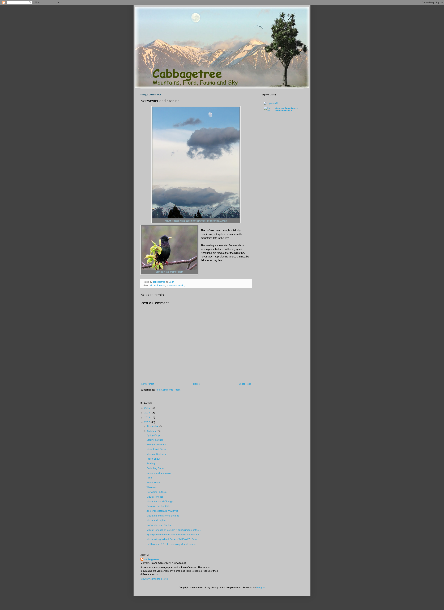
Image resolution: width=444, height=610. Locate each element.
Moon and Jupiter (156, 520)
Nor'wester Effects (156, 491)
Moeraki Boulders (156, 454)
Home (196, 383)
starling (181, 285)
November (153, 426)
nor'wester (172, 285)
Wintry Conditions (156, 444)
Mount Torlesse (157, 285)
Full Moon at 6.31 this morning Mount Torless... (172, 544)
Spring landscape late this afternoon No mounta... (174, 534)
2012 (147, 422)
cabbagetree (151, 559)
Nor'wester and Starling (159, 525)
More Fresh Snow (156, 449)
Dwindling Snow (155, 468)
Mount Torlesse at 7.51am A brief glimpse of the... (174, 529)
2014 (147, 412)
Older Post (245, 383)
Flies (149, 477)
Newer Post (147, 383)
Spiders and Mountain (159, 473)
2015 (147, 407)
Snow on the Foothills (158, 506)
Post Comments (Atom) (168, 389)
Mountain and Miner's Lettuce (163, 515)
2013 (147, 417)
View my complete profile (154, 578)
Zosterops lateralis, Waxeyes (162, 510)
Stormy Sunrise (155, 439)
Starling (151, 463)
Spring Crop (153, 435)
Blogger (260, 587)
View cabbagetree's (286, 109)
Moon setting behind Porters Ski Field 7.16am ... (173, 539)
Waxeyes (151, 487)
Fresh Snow (153, 458)
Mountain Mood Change (160, 501)
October (152, 431)
